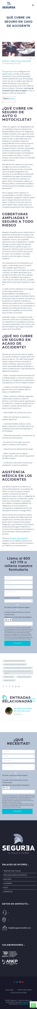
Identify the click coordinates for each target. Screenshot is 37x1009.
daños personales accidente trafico (14, 661)
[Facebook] (3, 686)
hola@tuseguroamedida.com (19, 928)
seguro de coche (9, 680)
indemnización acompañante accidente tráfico (18, 668)
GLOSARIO (7, 883)
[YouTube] (22, 982)
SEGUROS (7, 879)
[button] (28, 700)
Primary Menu (33, 5)
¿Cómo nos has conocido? (12, 598)
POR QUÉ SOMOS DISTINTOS (15, 875)
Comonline (26, 1002)
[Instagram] (20, 982)
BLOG (5, 887)
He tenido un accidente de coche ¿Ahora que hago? (23, 710)
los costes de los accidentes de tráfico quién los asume (18, 672)
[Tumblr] (13, 686)
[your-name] (18, 578)
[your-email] (18, 582)
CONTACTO (8, 892)
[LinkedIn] (16, 686)
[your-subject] (18, 593)
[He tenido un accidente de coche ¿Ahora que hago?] (9, 711)
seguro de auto (9, 677)
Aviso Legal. (28, 639)
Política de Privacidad (20, 639)
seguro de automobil (24, 677)
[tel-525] (18, 587)
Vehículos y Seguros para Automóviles (16, 61)
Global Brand (23, 1004)
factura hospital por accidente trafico (15, 664)
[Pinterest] (9, 686)
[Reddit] (19, 686)
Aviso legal (9, 990)
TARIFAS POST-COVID (12, 871)
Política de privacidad (18, 993)
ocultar (11, 98)
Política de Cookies (25, 990)
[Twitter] (6, 686)
